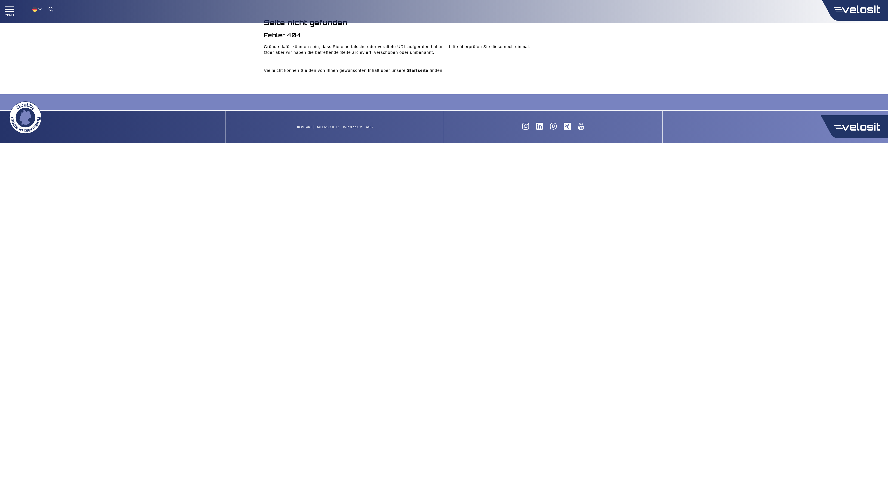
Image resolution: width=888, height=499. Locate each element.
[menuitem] (37, 9)
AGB (369, 127)
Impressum (352, 127)
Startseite (417, 70)
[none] (32, 9)
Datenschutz (327, 127)
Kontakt (304, 127)
